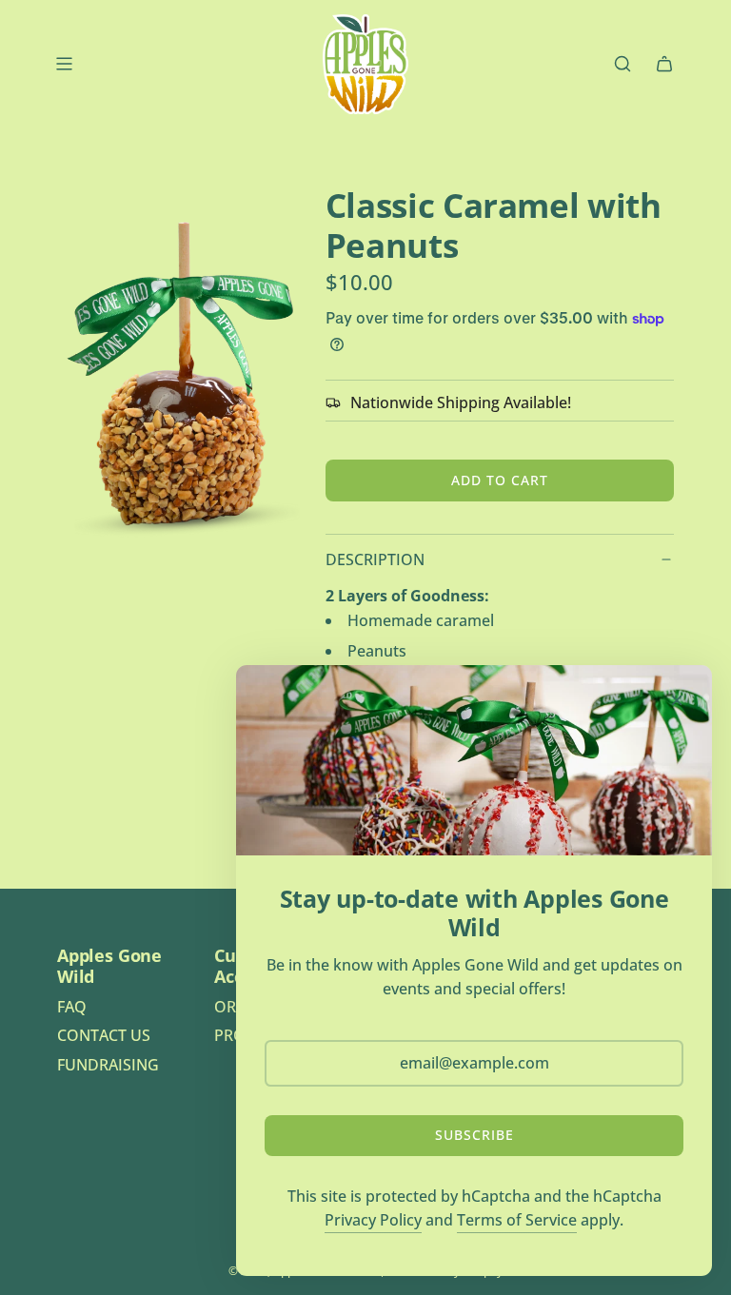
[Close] (677, 700)
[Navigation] (64, 64)
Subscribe (474, 1135)
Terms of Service (517, 1219)
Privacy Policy (373, 1219)
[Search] (622, 64)
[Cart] (664, 64)
